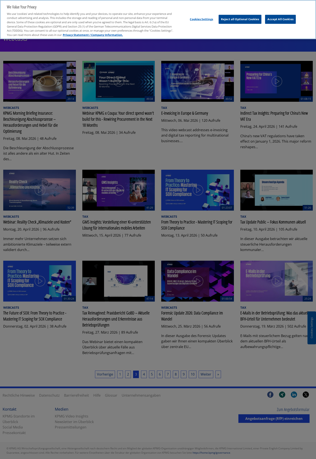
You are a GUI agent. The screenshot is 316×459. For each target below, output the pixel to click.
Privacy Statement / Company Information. (93, 35)
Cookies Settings (201, 19)
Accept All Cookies (280, 19)
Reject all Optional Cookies (240, 19)
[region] (158, 19)
